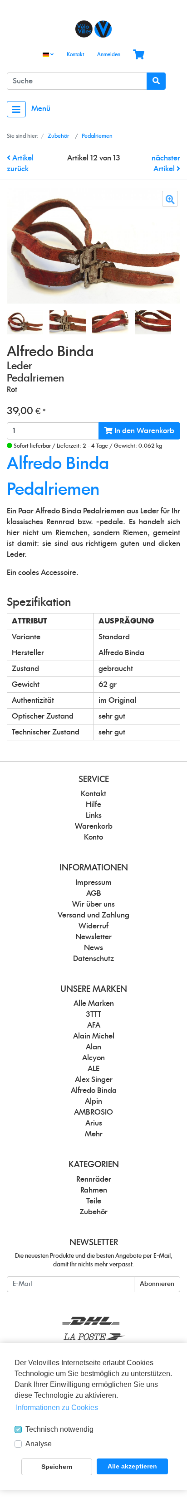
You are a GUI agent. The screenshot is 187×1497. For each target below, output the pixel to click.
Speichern (57, 1466)
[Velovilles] (93, 29)
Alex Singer (94, 1079)
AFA (93, 1025)
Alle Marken (94, 1003)
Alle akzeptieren (132, 1466)
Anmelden (108, 54)
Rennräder (93, 1179)
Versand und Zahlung (93, 915)
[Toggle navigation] (16, 109)
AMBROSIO (93, 1112)
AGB (93, 893)
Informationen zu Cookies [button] (57, 1407)
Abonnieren (157, 1284)
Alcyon (93, 1058)
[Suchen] (156, 81)
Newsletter (93, 937)
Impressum (93, 882)
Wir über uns (93, 904)
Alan (93, 1047)
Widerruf (93, 926)
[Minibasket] (139, 55)
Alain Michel (93, 1036)
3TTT (93, 1014)
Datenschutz (93, 958)
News (93, 947)
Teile (93, 1201)
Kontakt (75, 54)
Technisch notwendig (59, 1429)
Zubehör (93, 1212)
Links (94, 815)
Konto (93, 837)
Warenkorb (94, 826)
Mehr (94, 1134)
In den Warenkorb (143, 431)
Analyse (38, 1444)
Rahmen (93, 1190)
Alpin (93, 1101)
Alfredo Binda (94, 1090)
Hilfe (93, 804)
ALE (93, 1068)
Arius (93, 1123)
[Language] (48, 55)
